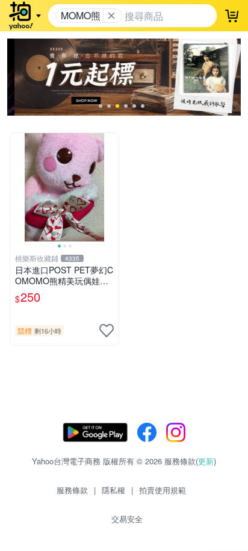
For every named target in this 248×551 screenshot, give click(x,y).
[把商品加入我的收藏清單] (106, 330)
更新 (206, 461)
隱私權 (113, 490)
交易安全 (127, 519)
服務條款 (72, 490)
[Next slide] (111, 187)
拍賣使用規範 (162, 490)
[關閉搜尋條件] (111, 15)
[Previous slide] (18, 187)
